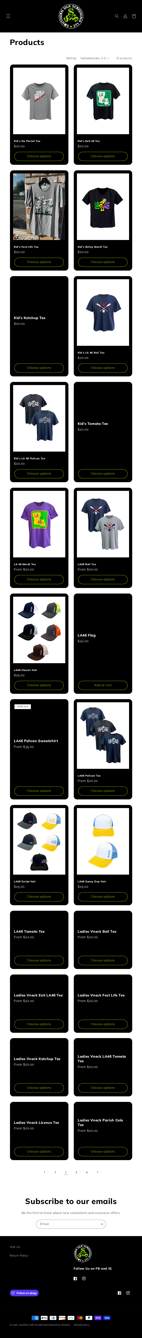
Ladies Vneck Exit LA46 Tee (38, 995)
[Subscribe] (101, 1224)
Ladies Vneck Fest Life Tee (101, 995)
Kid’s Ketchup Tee (29, 318)
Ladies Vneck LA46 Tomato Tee (102, 1058)
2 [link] (66, 1172)
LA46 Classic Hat (25, 669)
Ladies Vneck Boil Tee (97, 931)
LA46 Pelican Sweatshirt (36, 741)
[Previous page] (44, 1172)
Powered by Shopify (58, 1325)
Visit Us (15, 1246)
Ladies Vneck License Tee (36, 1122)
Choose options (39, 156)
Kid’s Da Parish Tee (27, 140)
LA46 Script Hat (24, 881)
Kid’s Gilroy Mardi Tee (93, 246)
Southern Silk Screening (32, 1325)
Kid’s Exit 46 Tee (89, 140)
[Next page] (97, 1172)
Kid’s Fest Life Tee (26, 246)
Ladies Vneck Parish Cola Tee (100, 1122)
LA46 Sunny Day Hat (92, 881)
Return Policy (19, 1255)
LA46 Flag (87, 635)
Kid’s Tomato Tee (93, 423)
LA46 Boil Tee (87, 564)
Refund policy (82, 1325)
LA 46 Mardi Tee (25, 564)
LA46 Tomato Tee (29, 931)
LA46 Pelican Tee (89, 775)
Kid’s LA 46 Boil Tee (91, 352)
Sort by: (71, 58)
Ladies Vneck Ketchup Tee (37, 1059)
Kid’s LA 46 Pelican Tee (29, 458)
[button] (8, 16)
